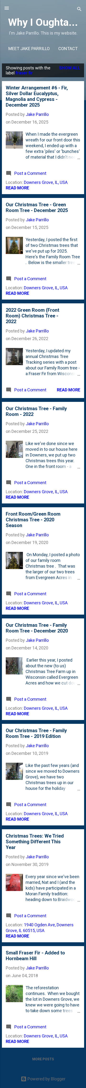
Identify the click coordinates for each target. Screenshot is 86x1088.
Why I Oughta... (43, 22)
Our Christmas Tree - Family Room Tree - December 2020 (37, 628)
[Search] (79, 9)
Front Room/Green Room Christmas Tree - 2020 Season (33, 519)
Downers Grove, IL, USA (46, 182)
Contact (68, 48)
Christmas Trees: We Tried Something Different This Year (35, 841)
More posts (43, 1059)
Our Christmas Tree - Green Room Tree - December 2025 (37, 207)
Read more (17, 187)
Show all (69, 67)
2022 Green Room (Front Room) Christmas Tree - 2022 (32, 315)
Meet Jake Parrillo (29, 48)
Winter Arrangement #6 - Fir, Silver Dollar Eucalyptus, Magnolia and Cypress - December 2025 (37, 96)
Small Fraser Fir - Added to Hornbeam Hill (35, 955)
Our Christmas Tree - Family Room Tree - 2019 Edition (36, 733)
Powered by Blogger (46, 1078)
